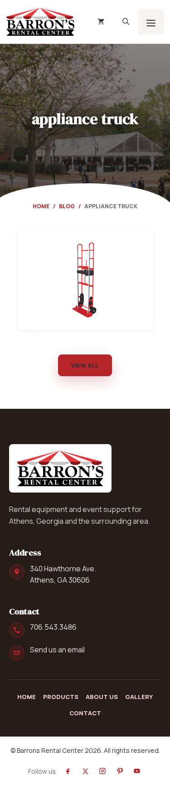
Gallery (139, 697)
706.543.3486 (53, 627)
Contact (85, 713)
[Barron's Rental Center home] (60, 468)
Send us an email (57, 650)
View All (85, 365)
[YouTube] (137, 771)
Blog (67, 206)
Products (60, 697)
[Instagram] (102, 771)
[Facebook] (68, 771)
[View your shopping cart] (100, 21)
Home (41, 206)
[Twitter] (85, 771)
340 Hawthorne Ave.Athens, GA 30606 (63, 574)
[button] (125, 21)
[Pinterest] (120, 771)
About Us (102, 697)
